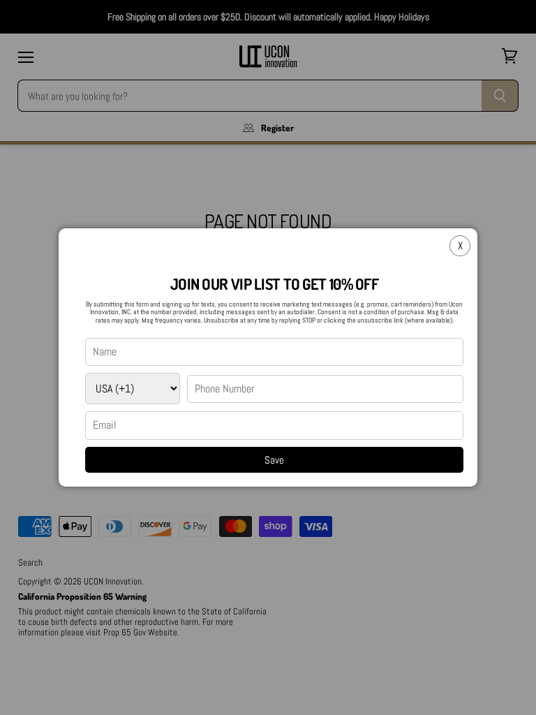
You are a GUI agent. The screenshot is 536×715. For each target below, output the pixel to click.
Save (274, 459)
